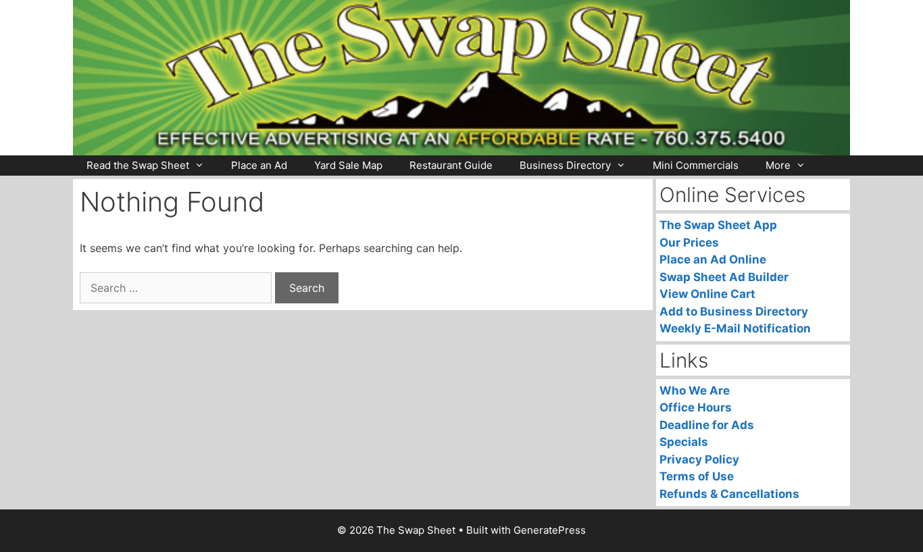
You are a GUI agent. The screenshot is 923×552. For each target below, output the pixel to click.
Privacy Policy (699, 459)
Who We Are (694, 390)
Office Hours (695, 407)
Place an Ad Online (712, 259)
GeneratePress (550, 530)
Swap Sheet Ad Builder (724, 277)
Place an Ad (259, 165)
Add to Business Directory (733, 311)
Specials (683, 442)
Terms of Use (696, 476)
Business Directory (565, 165)
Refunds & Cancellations (729, 494)
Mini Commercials (696, 165)
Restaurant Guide (451, 165)
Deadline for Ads (706, 425)
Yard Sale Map (348, 165)
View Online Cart (707, 294)
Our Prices (689, 242)
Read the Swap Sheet (137, 165)
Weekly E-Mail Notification (735, 328)
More (778, 165)
